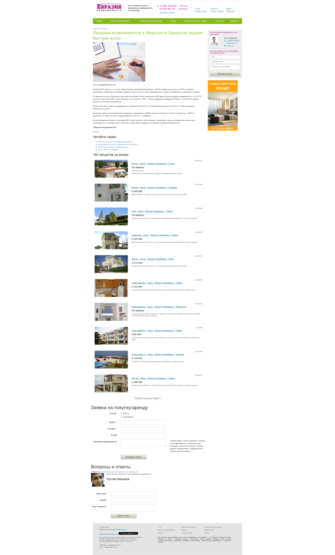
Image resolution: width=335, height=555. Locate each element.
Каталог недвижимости (120, 21)
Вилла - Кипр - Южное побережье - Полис (153, 163)
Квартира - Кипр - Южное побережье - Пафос (155, 235)
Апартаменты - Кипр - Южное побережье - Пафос (157, 283)
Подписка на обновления (108, 534)
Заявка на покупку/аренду (166, 530)
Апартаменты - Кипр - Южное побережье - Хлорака (158, 354)
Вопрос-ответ (200, 11)
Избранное (234, 21)
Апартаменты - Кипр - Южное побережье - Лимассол (159, 307)
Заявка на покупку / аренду (195, 21)
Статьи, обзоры (217, 11)
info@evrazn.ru (232, 43)
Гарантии (230, 11)
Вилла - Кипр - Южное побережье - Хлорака (154, 187)
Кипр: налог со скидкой (108, 149)
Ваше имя (102, 493)
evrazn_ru (230, 46)
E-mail (114, 435)
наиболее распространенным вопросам (120, 471)
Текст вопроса (99, 506)
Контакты (219, 21)
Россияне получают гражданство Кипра (115, 141)
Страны (173, 21)
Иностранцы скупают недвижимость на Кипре (117, 144)
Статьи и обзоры (186, 533)
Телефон (112, 428)
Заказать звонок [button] (167, 12)
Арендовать (128, 416)
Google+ (96, 131)
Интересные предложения (151, 21)
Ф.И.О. (113, 422)
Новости (214, 8)
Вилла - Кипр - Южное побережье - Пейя (153, 259)
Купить (126, 413)
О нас (197, 8)
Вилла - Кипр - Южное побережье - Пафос (153, 378)
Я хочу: (113, 413)
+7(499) (233, 40)
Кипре (114, 89)
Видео (228, 8)
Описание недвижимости (105, 441)
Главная (99, 21)
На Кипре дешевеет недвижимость (113, 147)
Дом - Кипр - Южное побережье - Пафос (152, 211)
